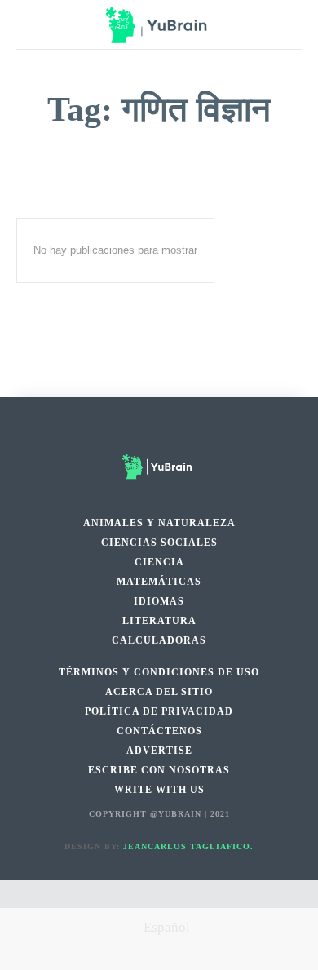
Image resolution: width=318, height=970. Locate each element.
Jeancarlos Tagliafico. (188, 846)
